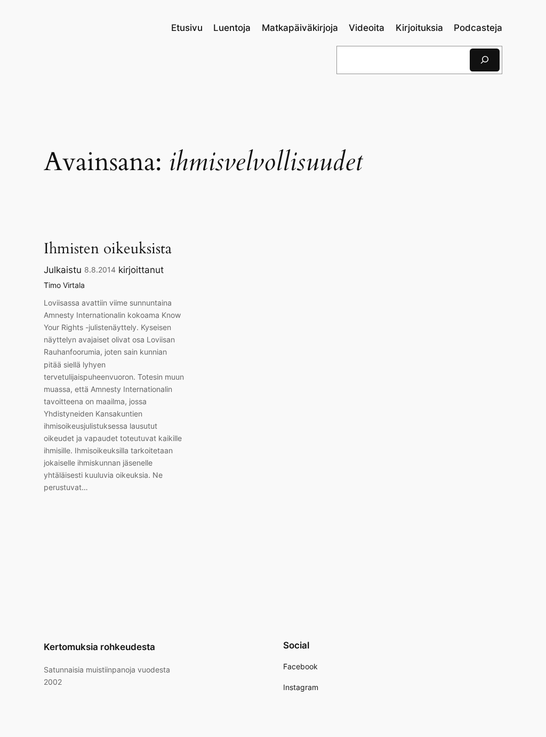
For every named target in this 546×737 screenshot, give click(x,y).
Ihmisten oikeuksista (108, 249)
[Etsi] (485, 60)
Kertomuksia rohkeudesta (99, 647)
